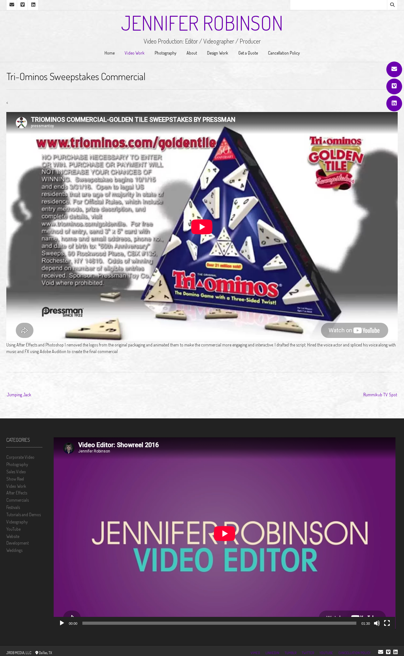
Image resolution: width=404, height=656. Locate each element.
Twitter (308, 653)
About (192, 53)
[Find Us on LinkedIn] (394, 103)
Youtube (326, 653)
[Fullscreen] (387, 623)
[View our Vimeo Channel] (394, 86)
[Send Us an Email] (394, 69)
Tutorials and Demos (23, 514)
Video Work (135, 53)
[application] (224, 533)
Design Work (217, 53)
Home (109, 53)
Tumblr (290, 653)
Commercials (17, 500)
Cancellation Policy (284, 53)
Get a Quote (248, 53)
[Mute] (377, 623)
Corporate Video (20, 457)
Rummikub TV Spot (380, 394)
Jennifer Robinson (202, 23)
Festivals (13, 507)
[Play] (62, 623)
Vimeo (255, 653)
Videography (17, 521)
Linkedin (272, 653)
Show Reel (15, 479)
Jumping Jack (19, 394)
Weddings (14, 550)
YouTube (13, 529)
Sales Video (16, 471)
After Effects (16, 492)
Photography (165, 53)
